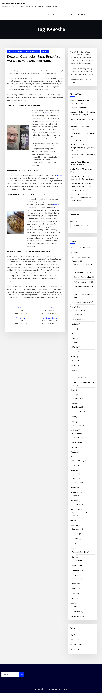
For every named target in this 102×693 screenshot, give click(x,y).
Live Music (74, 252)
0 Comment (36, 66)
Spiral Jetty (78, 561)
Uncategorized (75, 616)
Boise (74, 374)
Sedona (75, 342)
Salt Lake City (77, 570)
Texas (72, 543)
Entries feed (74, 639)
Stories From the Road (15, 51)
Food (72, 603)
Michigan (73, 447)
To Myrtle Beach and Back (83, 287)
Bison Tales (74, 593)
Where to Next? (76, 140)
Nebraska (74, 470)
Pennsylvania (75, 525)
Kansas (73, 417)
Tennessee (74, 539)
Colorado (73, 352)
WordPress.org (76, 649)
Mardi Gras (78, 437)
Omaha (74, 479)
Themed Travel (76, 612)
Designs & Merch (76, 319)
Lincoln (74, 474)
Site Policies (94, 15)
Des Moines (76, 407)
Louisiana (74, 430)
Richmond (75, 579)
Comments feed (76, 644)
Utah (72, 548)
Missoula (75, 465)
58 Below (47, 113)
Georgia (73, 365)
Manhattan (76, 504)
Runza (74, 607)
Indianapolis (76, 398)
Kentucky (73, 421)
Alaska (72, 334)
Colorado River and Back (83, 277)
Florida (73, 357)
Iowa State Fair (77, 412)
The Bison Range (78, 460)
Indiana (73, 395)
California (74, 347)
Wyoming (73, 588)
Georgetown (76, 425)
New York (74, 501)
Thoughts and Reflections (80, 302)
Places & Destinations (32, 51)
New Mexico (74, 492)
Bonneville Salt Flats (79, 552)
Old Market (78, 482)
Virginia (73, 575)
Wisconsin (45, 51)
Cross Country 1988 (81, 272)
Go (22, 674)
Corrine (75, 557)
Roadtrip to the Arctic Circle (84, 265)
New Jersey (74, 487)
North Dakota (75, 509)
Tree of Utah (77, 565)
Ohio (72, 520)
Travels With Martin (13, 3)
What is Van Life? (78, 310)
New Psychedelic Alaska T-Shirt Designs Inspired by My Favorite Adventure (82, 148)
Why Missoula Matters (78, 108)
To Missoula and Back (82, 282)
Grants (74, 496)
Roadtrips (75, 261)
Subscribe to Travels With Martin (73, 15)
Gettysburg (76, 529)
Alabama (73, 329)
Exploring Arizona (77, 190)
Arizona (73, 338)
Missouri (73, 452)
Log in (72, 635)
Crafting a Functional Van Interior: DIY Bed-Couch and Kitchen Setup (80, 197)
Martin (25, 66)
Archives (73, 221)
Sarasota (75, 360)
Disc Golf (73, 324)
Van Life (73, 307)
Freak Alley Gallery (80, 377)
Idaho (72, 370)
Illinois (72, 390)
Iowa (72, 403)
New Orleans (77, 434)
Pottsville (75, 534)
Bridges (73, 598)
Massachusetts (76, 442)
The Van (77, 314)
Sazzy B (59, 175)
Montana (73, 457)
